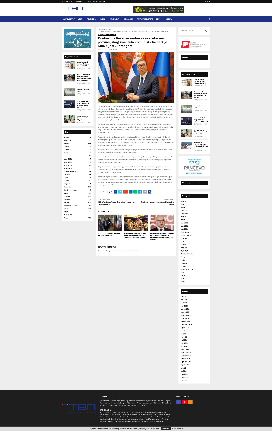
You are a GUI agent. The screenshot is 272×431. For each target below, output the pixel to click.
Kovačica (67, 174)
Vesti (80, 19)
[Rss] (190, 402)
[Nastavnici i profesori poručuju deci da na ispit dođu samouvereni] (186, 145)
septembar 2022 (186, 362)
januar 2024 (185, 312)
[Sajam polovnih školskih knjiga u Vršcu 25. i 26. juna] (69, 65)
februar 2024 (185, 309)
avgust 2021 (185, 377)
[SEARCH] (206, 31)
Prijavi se (79, 1)
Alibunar (67, 137)
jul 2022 (183, 368)
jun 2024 (183, 296)
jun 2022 (183, 371)
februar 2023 (185, 346)
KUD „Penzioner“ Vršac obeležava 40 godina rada (83, 118)
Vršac (66, 218)
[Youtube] (184, 402)
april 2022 (184, 374)
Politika (105, 34)
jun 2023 (183, 334)
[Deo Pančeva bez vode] (69, 92)
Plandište (67, 199)
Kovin (66, 178)
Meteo (159, 19)
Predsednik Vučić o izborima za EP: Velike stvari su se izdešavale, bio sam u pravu (135, 235)
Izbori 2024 (128, 19)
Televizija (91, 19)
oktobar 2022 (185, 359)
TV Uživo (88, 1)
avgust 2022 (185, 365)
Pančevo (67, 196)
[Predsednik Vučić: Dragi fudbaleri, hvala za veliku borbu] (69, 104)
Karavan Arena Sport (144, 19)
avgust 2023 (185, 328)
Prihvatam (165, 429)
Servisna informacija (71, 205)
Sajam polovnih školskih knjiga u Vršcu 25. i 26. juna (84, 64)
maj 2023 (184, 337)
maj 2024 (184, 300)
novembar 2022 (186, 355)
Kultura (66, 181)
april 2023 (184, 340)
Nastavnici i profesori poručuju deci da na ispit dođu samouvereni (201, 145)
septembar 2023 (186, 324)
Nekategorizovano (70, 190)
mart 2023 (184, 343)
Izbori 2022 (68, 159)
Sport (66, 208)
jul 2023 (183, 331)
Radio (102, 19)
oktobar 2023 (185, 321)
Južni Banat (114, 19)
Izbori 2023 (68, 162)
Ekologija (67, 147)
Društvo (100, 34)
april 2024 (184, 303)
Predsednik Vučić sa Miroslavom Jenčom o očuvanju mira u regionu (84, 77)
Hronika (66, 153)
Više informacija (177, 429)
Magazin (67, 184)
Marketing (102, 1)
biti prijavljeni (132, 251)
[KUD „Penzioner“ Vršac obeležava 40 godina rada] (69, 119)
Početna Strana (68, 19)
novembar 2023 (186, 318)
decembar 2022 (186, 352)
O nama (95, 1)
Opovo (66, 193)
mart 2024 (184, 306)
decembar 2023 (186, 315)
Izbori (66, 156)
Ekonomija (67, 150)
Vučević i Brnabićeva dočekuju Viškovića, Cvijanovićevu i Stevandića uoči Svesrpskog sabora (162, 236)
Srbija (109, 34)
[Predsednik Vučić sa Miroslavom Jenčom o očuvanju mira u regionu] (69, 77)
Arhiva (169, 19)
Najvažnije (67, 187)
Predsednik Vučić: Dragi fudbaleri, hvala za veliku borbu (83, 104)
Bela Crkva (67, 140)
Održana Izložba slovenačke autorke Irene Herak (109, 234)
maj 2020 (184, 380)
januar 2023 (185, 349)
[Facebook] (178, 402)
